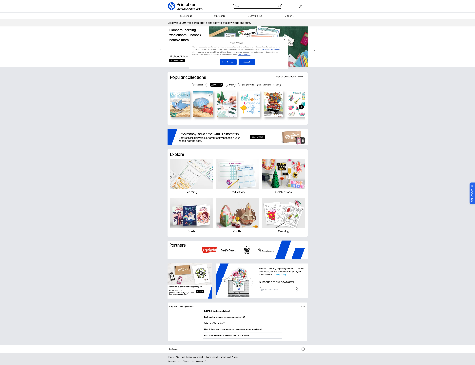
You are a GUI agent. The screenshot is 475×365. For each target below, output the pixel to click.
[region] (238, 53)
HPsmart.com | (212, 357)
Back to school (199, 85)
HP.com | (172, 357)
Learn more (257, 137)
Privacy (235, 357)
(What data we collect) (270, 49)
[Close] (284, 39)
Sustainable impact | (195, 357)
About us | (181, 357)
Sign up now (199, 291)
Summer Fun (216, 85)
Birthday (230, 85)
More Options (228, 62)
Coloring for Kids (246, 85)
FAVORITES (220, 16)
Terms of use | (225, 357)
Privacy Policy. (280, 274)
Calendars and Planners (269, 85)
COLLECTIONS (186, 16)
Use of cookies (244, 55)
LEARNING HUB (256, 16)
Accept (247, 62)
